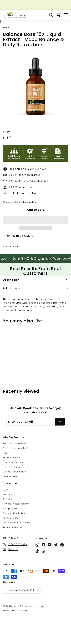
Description (11, 280)
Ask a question (13, 288)
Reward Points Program (16, 503)
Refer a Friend (10, 476)
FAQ (5, 452)
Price (6, 131)
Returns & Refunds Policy (17, 522)
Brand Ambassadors (15, 471)
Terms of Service (12, 527)
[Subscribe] (60, 422)
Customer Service (13, 462)
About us (8, 499)
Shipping (7, 202)
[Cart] (58, 15)
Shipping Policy (12, 508)
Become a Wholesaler (15, 443)
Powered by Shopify (15, 610)
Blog (5, 489)
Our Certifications (13, 467)
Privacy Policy (10, 517)
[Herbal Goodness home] (15, 14)
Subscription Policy (14, 513)
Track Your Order (12, 457)
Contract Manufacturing (16, 448)
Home (6, 27)
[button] (35, 220)
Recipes (7, 494)
